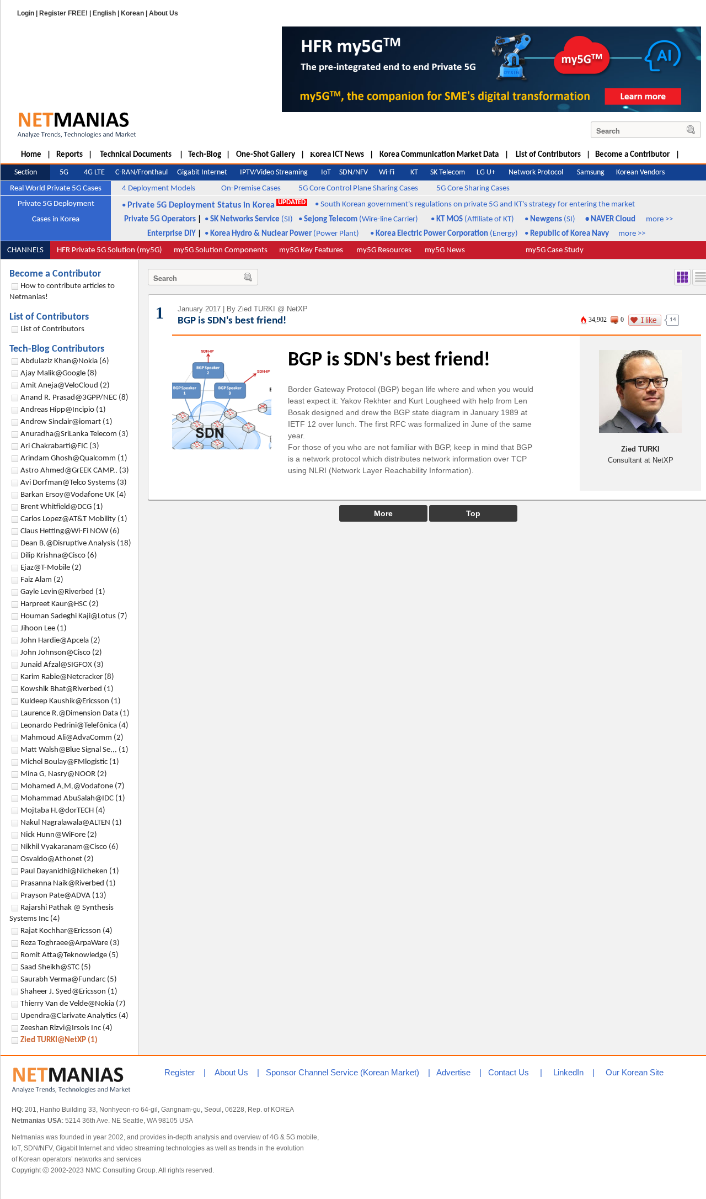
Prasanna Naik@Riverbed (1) (68, 883)
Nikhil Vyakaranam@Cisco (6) (69, 847)
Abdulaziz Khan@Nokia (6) (64, 361)
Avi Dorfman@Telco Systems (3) (73, 483)
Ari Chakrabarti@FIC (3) (59, 446)
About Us (163, 13)
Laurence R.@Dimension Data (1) (75, 713)
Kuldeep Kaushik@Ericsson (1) (70, 701)
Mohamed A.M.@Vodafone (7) (72, 786)
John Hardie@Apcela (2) (60, 640)
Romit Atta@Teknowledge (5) (69, 955)
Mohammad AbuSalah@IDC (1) (72, 798)
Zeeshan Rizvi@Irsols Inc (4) (66, 1028)
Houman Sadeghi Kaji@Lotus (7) (73, 616)
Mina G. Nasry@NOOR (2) (63, 774)
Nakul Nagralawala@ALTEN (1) (71, 823)
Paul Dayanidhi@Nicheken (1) (69, 871)
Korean (132, 13)
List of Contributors (49, 317)
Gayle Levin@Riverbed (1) (62, 592)
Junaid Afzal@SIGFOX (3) (62, 665)
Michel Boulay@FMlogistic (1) (69, 762)
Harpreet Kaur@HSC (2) (59, 604)
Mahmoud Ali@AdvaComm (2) (72, 738)
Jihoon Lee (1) (43, 628)
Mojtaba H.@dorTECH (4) (62, 811)
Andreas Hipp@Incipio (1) (63, 410)
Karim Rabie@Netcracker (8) (67, 677)
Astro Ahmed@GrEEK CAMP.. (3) (74, 470)
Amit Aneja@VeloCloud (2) (65, 385)
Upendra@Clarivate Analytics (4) (74, 1016)
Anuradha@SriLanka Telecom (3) (74, 434)
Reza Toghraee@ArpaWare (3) (70, 943)
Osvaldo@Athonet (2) (57, 859)
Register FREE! (63, 13)
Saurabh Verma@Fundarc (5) (68, 979)
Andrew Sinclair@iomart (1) (66, 422)
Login (25, 13)
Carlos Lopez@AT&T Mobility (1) (73, 519)
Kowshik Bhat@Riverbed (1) (67, 689)
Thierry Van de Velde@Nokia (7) (73, 1004)
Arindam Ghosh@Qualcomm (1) (73, 458)
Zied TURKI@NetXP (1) (59, 1040)
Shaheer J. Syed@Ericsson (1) (68, 992)
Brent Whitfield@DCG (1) (61, 507)
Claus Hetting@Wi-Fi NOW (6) (70, 531)
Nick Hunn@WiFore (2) (58, 835)
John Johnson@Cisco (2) (61, 653)
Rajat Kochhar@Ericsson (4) (66, 931)
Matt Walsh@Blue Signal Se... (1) (74, 750)
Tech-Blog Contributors (56, 349)
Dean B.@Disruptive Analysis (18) (75, 543)
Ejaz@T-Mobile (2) (51, 568)
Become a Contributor (55, 274)
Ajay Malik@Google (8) (58, 373)
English (104, 13)
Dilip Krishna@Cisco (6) (58, 555)
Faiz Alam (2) (41, 580)
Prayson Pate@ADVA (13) (63, 896)
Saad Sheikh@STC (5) (55, 967)
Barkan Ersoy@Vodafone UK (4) (73, 495)
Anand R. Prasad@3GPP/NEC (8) (74, 398)
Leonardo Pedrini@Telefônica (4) (74, 725)
